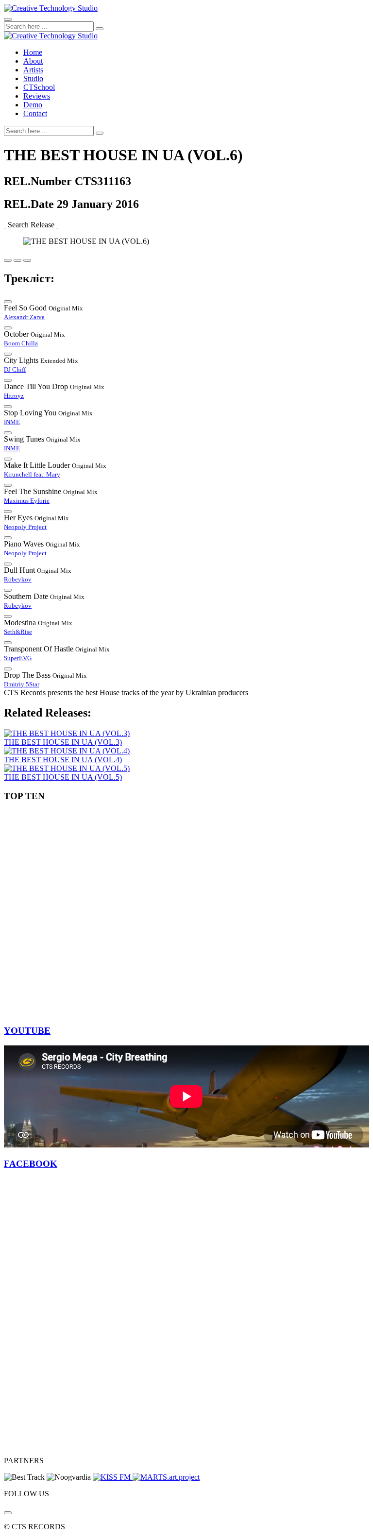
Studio (33, 78)
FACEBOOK (30, 1164)
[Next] (57, 225)
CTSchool (39, 87)
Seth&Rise (18, 631)
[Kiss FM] (113, 1477)
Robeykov (18, 579)
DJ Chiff (15, 369)
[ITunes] (8, 1512)
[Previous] (5, 225)
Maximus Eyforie (27, 500)
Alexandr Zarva (24, 317)
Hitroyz (14, 395)
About (33, 61)
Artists (33, 70)
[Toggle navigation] (8, 19)
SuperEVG (18, 658)
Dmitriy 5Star (21, 684)
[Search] (99, 28)
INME (12, 422)
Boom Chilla (21, 343)
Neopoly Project (25, 526)
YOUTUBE (27, 1031)
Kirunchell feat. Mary (32, 474)
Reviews (36, 96)
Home (32, 52)
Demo (32, 105)
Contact (35, 113)
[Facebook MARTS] (166, 1477)
